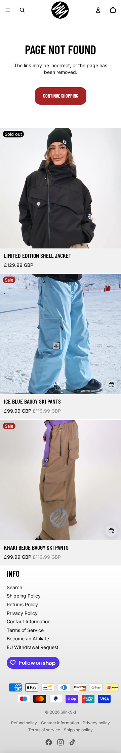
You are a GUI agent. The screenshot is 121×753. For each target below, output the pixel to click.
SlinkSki (68, 712)
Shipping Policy (24, 596)
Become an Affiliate (28, 638)
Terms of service (44, 729)
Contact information (60, 722)
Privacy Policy (22, 613)
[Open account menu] (98, 10)
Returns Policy (22, 604)
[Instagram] (60, 742)
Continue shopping (60, 96)
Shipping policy (78, 729)
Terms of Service (25, 630)
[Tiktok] (72, 742)
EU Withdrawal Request (32, 647)
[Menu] (7, 10)
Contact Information (28, 621)
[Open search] (22, 10)
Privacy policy (96, 722)
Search (14, 587)
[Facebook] (49, 742)
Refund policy (24, 722)
